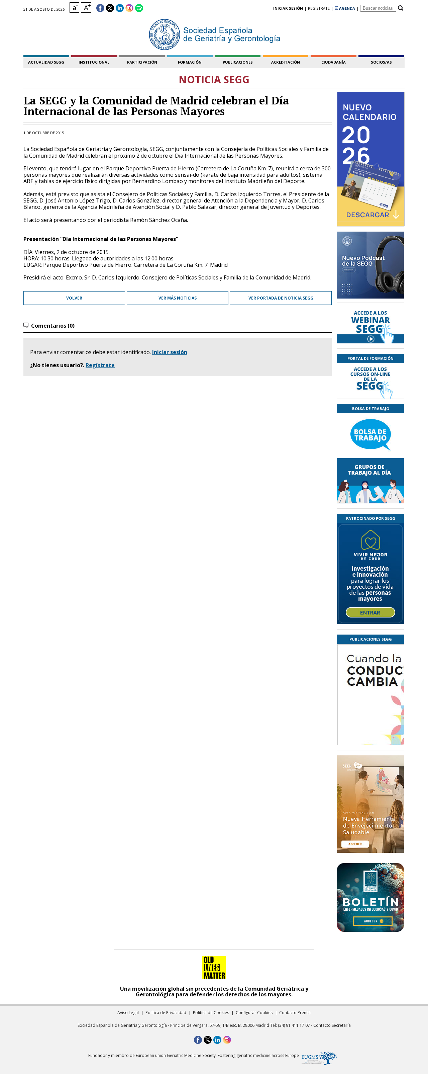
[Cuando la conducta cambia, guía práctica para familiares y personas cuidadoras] (370, 734)
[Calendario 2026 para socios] (370, 159)
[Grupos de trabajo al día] (370, 480)
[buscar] (400, 8)
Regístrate (100, 365)
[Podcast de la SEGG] (370, 267)
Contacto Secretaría (332, 1025)
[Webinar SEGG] (370, 325)
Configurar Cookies (254, 1012)
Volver (74, 298)
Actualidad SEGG (46, 62)
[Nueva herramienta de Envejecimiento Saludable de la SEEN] (370, 804)
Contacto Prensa (295, 1012)
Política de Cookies (211, 1012)
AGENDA (346, 8)
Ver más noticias (177, 298)
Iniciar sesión (169, 352)
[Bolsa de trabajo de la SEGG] (370, 433)
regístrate (319, 8)
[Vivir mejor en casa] (370, 573)
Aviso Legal (128, 1012)
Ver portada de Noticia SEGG (280, 298)
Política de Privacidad (165, 1012)
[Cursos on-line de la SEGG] (370, 381)
